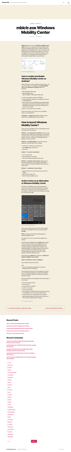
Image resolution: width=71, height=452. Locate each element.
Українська (10, 434)
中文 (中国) (10, 436)
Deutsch (10, 384)
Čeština (9, 379)
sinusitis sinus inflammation (13, 341)
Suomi (9, 370)
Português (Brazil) (12, 372)
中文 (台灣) (10, 374)
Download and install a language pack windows (18, 326)
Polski (9, 416)
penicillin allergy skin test (13, 345)
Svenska (10, 431)
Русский (10, 424)
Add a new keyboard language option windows (18, 323)
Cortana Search (25, 301)
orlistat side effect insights (13, 357)
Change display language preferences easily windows (20, 328)
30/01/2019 (39, 36)
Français (10, 389)
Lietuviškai (10, 407)
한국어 (9, 404)
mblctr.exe (31, 301)
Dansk (9, 382)
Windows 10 (38, 23)
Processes (32, 23)
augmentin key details (12, 353)
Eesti (9, 387)
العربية (9, 362)
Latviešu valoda (11, 409)
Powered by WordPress (21, 449)
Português (10, 419)
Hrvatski (10, 394)
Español (10, 367)
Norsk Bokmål (11, 412)
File (63, 2)
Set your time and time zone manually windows (18, 331)
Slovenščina (11, 429)
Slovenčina (10, 426)
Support (33, 36)
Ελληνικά (10, 365)
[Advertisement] (35, 12)
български (10, 377)
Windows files (5, 2)
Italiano (9, 399)
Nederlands (10, 414)
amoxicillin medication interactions (15, 349)
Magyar (10, 397)
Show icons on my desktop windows (15, 333)
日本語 (9, 402)
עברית (9, 392)
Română (10, 421)
